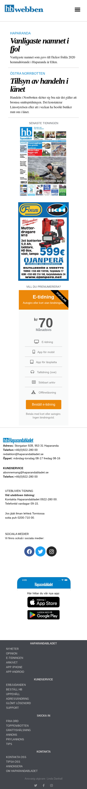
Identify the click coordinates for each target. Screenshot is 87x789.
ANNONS (11, 734)
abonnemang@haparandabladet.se (26, 472)
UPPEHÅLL (13, 694)
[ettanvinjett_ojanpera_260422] (43, 280)
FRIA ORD (12, 721)
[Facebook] (29, 551)
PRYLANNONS (15, 739)
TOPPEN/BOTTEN (17, 725)
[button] (77, 9)
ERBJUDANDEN (16, 684)
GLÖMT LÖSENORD (18, 703)
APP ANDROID (15, 671)
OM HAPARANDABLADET (22, 771)
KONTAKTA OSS (16, 757)
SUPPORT (12, 707)
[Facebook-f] (43, 785)
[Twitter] (40, 551)
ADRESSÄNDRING (17, 698)
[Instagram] (52, 551)
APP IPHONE (14, 667)
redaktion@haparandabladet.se (23, 454)
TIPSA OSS (13, 761)
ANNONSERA (14, 766)
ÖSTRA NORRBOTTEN (27, 73)
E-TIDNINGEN (14, 657)
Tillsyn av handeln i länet (39, 85)
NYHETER (12, 648)
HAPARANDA (20, 33)
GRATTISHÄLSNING (18, 730)
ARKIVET (12, 662)
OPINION (11, 653)
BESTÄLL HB (14, 689)
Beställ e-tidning (43, 404)
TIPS (9, 744)
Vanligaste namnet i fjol (39, 44)
